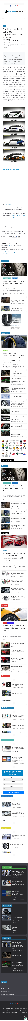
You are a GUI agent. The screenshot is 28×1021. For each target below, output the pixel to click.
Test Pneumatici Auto (7, 278)
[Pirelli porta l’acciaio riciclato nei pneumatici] (5, 390)
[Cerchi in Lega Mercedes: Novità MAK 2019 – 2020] (6, 684)
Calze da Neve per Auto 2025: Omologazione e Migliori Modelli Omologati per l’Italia (18, 852)
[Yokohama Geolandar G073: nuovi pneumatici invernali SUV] (4, 814)
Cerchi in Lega (6, 44)
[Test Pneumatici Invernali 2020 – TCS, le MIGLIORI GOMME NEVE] (6, 919)
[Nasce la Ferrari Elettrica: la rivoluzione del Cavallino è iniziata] (5, 669)
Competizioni (5, 350)
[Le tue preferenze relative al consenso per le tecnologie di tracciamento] (25, 1019)
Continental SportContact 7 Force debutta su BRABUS (18, 410)
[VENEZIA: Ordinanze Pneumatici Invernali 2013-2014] (6, 929)
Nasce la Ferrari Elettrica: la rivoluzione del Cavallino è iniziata (17, 668)
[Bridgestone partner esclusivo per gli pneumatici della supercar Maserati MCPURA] (5, 434)
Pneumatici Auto (11, 622)
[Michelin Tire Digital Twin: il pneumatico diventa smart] (5, 397)
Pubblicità (15, 1005)
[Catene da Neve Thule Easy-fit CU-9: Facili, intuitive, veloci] (5, 837)
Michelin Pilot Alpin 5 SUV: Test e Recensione (18, 519)
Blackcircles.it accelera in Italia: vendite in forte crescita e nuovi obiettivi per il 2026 (18, 418)
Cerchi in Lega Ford (12, 44)
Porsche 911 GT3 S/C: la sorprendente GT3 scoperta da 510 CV (17, 652)
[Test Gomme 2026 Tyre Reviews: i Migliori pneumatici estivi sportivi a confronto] (6, 749)
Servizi (19, 1005)
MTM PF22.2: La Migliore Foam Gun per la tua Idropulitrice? (17, 725)
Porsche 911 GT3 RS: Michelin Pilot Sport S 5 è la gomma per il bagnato (14, 628)
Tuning (4, 26)
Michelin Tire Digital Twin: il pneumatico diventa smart (17, 395)
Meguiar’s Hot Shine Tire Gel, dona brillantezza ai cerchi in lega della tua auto (14, 227)
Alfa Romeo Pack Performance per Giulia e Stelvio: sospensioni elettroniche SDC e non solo (14, 556)
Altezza (12, 781)
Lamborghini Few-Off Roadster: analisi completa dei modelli (18, 644)
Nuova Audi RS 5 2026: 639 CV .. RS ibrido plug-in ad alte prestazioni (18, 660)
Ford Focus (23, 44)
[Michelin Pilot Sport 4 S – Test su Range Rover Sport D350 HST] (14, 269)
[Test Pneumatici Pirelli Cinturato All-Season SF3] (5, 527)
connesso (10, 245)
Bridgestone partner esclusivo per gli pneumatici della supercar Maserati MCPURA (17, 433)
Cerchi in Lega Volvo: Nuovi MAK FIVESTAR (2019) (18, 693)
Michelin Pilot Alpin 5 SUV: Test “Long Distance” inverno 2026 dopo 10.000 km (18, 300)
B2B (22, 1005)
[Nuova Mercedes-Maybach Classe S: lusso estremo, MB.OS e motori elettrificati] (5, 590)
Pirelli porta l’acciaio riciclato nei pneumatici (18, 389)
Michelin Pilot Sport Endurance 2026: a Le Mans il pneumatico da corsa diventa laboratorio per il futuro (13, 356)
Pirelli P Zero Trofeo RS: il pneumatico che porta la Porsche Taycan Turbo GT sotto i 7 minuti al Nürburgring (18, 380)
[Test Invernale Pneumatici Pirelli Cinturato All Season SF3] (5, 309)
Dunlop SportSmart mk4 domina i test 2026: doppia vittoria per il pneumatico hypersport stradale (18, 873)
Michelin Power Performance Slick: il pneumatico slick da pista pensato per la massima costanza (17, 894)
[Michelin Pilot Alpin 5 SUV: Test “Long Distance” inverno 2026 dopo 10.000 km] (5, 301)
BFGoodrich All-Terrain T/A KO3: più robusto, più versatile (18, 372)
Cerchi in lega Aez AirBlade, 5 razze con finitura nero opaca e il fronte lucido (13, 232)
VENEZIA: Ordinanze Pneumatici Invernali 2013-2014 (17, 927)
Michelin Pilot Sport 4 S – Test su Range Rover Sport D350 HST (13, 283)
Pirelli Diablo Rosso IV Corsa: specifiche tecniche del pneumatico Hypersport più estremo (18, 884)
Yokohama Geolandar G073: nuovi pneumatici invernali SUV (14, 813)
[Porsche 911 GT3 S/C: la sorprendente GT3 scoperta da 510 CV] (5, 652)
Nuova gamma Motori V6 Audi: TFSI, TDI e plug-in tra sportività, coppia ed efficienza (18, 598)
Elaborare (18, 44)
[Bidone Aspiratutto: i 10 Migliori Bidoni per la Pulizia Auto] (6, 716)
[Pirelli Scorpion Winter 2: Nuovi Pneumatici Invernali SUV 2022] (6, 821)
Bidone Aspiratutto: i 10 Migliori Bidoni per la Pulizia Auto (18, 716)
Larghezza (12, 777)
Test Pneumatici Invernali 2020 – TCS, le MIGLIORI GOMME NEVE (17, 917)
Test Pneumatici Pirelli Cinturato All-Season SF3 (18, 526)
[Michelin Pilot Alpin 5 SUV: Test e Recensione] (5, 520)
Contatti (10, 1005)
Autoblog (8, 204)
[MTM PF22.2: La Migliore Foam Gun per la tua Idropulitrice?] (6, 725)
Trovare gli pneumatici (13, 792)
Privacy (25, 1005)
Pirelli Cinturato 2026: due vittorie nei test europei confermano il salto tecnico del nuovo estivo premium (18, 759)
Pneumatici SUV (15, 278)
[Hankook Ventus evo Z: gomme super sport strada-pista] (5, 426)
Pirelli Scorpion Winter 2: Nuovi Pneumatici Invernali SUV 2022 (18, 821)
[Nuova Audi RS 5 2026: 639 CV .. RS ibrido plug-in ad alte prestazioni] (5, 660)
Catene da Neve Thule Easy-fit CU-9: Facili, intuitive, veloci (17, 836)
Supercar (4, 622)
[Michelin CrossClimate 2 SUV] (6, 911)
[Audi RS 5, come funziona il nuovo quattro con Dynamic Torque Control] (5, 582)
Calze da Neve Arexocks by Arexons (17, 843)
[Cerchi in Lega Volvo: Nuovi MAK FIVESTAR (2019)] (6, 694)
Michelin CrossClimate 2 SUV (18, 910)
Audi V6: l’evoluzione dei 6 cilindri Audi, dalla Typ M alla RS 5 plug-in (18, 573)
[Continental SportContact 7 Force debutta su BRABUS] (5, 411)
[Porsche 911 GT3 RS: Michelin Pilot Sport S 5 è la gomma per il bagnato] (14, 614)
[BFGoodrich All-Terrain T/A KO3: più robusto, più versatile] (5, 373)
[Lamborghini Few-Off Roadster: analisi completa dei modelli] (5, 645)
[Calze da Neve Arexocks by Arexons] (6, 844)
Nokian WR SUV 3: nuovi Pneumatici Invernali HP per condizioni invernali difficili (18, 805)
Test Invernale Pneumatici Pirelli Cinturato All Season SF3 (18, 307)
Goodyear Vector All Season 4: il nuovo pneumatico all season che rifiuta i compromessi (18, 403)
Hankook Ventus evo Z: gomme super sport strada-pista (17, 425)
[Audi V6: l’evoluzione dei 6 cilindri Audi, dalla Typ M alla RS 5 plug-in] (5, 574)
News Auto (5, 550)
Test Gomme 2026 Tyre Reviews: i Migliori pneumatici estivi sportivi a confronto (18, 749)
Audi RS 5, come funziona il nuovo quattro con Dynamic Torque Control (17, 581)
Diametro (12, 786)
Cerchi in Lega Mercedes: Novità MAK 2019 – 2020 (17, 683)
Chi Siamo (6, 1005)
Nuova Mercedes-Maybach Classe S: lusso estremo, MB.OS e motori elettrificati (18, 590)
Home (2, 1005)
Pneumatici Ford (6, 45)
